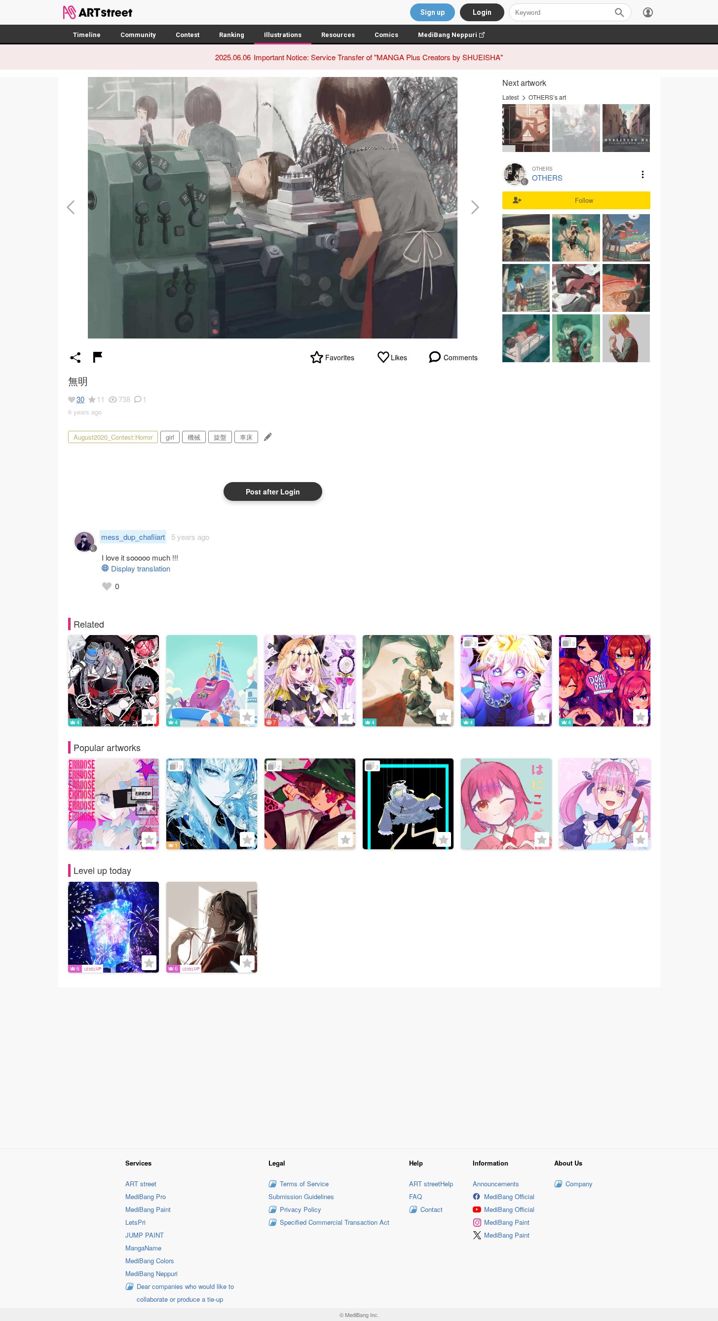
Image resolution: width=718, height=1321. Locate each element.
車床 (246, 437)
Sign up (432, 12)
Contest (187, 34)
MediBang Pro (145, 1196)
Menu (643, 174)
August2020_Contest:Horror (113, 437)
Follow (584, 200)
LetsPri (135, 1222)
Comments (461, 357)
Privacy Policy (300, 1209)
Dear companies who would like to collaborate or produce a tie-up (185, 1293)
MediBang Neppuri (456, 34)
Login (482, 12)
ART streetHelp (431, 1183)
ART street (140, 1183)
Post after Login (273, 491)
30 (80, 399)
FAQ (415, 1196)
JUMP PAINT (144, 1235)
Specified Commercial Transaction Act (334, 1222)
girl (170, 437)
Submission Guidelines (301, 1196)
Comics (386, 34)
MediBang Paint (148, 1209)
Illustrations (283, 34)
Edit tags (267, 437)
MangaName (143, 1247)
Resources (338, 34)
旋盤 (220, 437)
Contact (431, 1209)
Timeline (87, 34)
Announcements (496, 1183)
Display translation (140, 568)
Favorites (339, 357)
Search (619, 12)
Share (75, 357)
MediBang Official (509, 1196)
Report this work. (97, 357)
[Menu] (648, 12)
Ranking (231, 34)
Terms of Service (304, 1183)
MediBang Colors (149, 1260)
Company (579, 1183)
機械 (194, 437)
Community (138, 34)
